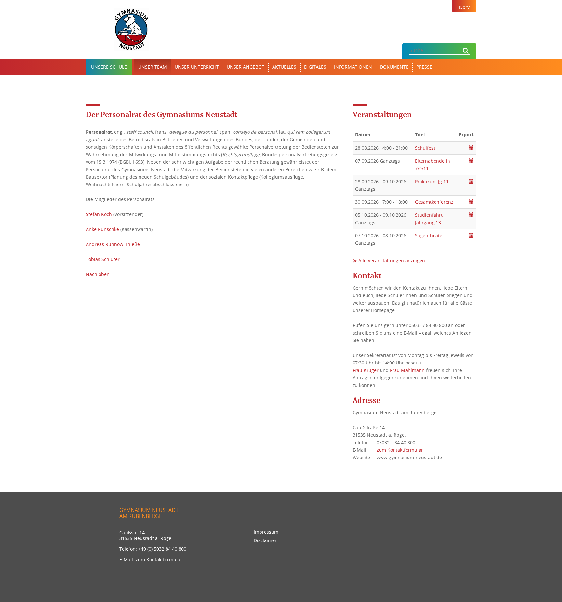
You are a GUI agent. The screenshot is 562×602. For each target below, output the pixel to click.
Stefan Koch (99, 214)
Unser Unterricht (197, 67)
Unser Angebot (245, 67)
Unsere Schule (109, 67)
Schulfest (425, 148)
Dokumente (394, 67)
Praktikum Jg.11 (431, 181)
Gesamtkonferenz (434, 202)
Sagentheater (429, 235)
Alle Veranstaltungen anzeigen (391, 260)
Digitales (315, 67)
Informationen (353, 67)
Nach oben (98, 274)
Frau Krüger (366, 370)
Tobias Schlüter (103, 259)
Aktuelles (284, 67)
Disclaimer (265, 540)
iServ (464, 7)
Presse (424, 67)
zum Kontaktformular (400, 450)
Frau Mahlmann (407, 370)
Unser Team (152, 67)
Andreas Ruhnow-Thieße (113, 244)
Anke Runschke (102, 229)
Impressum (266, 532)
